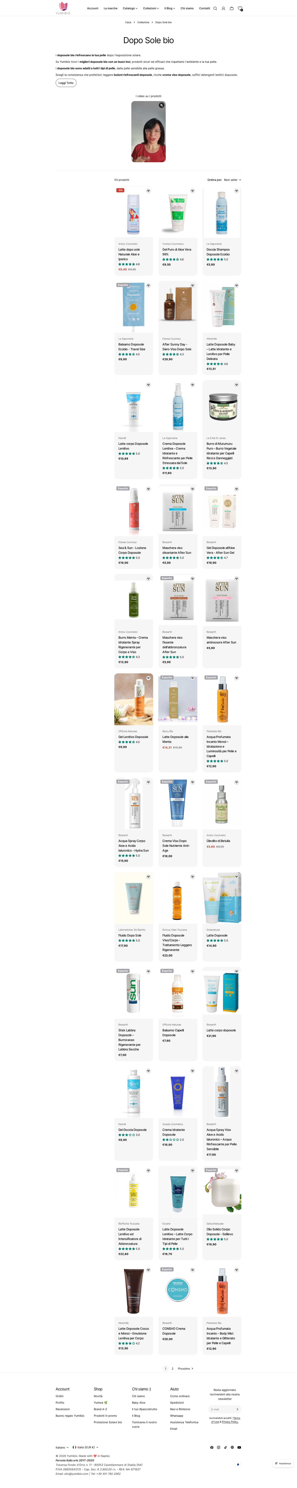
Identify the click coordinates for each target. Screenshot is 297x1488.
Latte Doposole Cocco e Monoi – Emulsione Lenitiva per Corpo (133, 1333)
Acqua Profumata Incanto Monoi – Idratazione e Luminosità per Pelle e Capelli (221, 746)
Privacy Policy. (230, 1421)
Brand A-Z (100, 1409)
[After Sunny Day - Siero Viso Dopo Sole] (177, 307)
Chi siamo (138, 1396)
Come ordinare (180, 1396)
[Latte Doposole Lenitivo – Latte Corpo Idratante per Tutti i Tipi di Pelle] (177, 1192)
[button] (240, 8)
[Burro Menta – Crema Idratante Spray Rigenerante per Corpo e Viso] (133, 600)
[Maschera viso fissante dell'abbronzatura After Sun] (177, 600)
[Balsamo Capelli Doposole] (177, 993)
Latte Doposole (217, 935)
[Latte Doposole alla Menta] (177, 699)
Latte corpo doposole (221, 1030)
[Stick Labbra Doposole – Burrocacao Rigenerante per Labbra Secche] (133, 993)
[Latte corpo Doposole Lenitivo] (133, 406)
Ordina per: (214, 179)
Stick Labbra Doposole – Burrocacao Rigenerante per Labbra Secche (129, 1039)
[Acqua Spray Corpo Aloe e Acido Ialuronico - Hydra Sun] (133, 803)
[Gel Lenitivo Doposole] (133, 699)
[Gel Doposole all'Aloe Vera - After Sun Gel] (221, 510)
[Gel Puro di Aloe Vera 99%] (177, 212)
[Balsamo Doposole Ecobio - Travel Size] (133, 307)
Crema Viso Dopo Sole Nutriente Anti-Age (176, 845)
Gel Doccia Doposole (132, 1130)
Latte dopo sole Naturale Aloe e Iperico (129, 254)
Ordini (59, 1396)
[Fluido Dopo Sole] (133, 898)
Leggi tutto (66, 83)
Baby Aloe (138, 1402)
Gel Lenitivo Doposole (133, 737)
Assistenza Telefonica (184, 1422)
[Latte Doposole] (221, 898)
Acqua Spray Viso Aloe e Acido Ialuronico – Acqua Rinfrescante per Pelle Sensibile (222, 1139)
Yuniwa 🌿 (100, 1402)
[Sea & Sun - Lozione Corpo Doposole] (133, 510)
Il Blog (136, 1415)
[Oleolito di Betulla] (221, 803)
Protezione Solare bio (108, 1422)
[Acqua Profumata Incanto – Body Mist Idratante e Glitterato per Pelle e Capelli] (221, 1291)
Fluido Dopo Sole (129, 935)
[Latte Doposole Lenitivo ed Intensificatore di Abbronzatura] (133, 1192)
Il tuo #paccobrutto (144, 1409)
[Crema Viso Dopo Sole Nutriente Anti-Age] (177, 803)
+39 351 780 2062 (108, 1473)
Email (173, 1428)
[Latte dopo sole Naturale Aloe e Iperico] (133, 212)
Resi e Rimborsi (180, 1409)
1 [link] (165, 1368)
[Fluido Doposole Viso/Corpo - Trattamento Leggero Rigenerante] (177, 898)
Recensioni (63, 1409)
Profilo (60, 1402)
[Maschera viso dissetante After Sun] (177, 510)
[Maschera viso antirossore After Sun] (221, 600)
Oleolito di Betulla (218, 841)
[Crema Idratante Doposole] (177, 1092)
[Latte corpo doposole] (221, 993)
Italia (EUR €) (86, 1447)
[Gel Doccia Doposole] (133, 1092)
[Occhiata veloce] (148, 194)
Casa (128, 22)
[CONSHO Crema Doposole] (177, 1291)
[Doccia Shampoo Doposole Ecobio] (221, 212)
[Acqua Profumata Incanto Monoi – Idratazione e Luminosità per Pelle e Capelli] (221, 699)
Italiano (60, 1447)
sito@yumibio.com (76, 1473)
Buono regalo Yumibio (70, 1415)
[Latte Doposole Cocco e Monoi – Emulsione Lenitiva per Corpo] (133, 1291)
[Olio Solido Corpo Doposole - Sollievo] (221, 1192)
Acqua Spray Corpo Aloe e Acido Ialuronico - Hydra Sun (133, 845)
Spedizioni (177, 1402)
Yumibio (72, 1456)
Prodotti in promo (105, 1415)
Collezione (143, 22)
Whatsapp (176, 1415)
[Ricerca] (215, 8)
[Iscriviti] (237, 1409)
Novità (98, 1396)
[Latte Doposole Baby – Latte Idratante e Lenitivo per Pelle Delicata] (221, 307)
